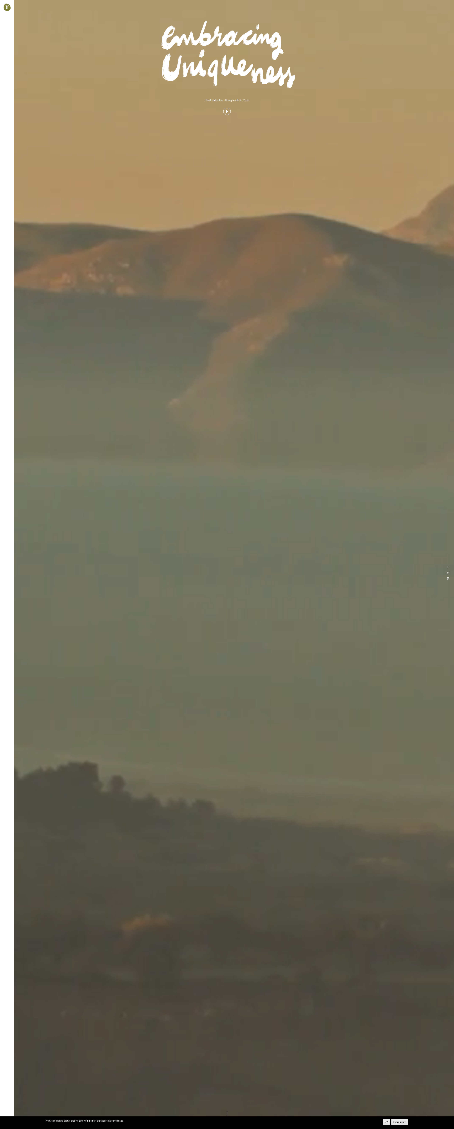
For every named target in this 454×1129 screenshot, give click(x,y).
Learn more (399, 1121)
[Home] (7, 7)
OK (386, 1121)
